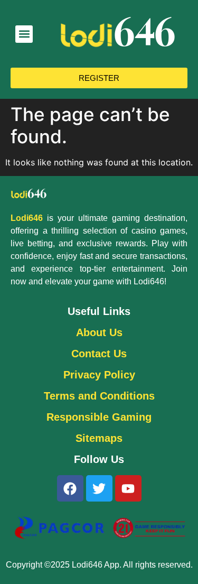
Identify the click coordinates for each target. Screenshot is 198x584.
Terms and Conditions (99, 396)
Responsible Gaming (99, 417)
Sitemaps (99, 438)
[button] (24, 34)
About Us (99, 332)
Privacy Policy (99, 375)
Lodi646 (27, 218)
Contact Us (99, 353)
